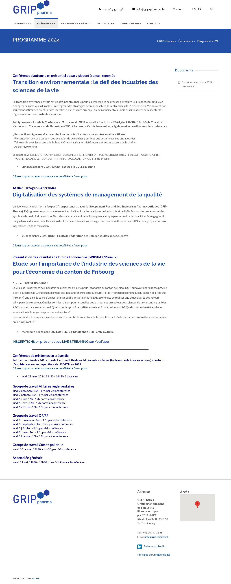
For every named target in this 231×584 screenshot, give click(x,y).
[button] (197, 504)
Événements (185, 41)
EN (194, 9)
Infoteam (35, 578)
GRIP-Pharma (165, 41)
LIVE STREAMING (75, 342)
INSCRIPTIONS (24, 342)
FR (199, 9)
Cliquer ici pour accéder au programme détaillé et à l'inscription (50, 176)
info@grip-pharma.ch (150, 9)
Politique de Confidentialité (153, 554)
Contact (178, 9)
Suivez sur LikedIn (153, 546)
